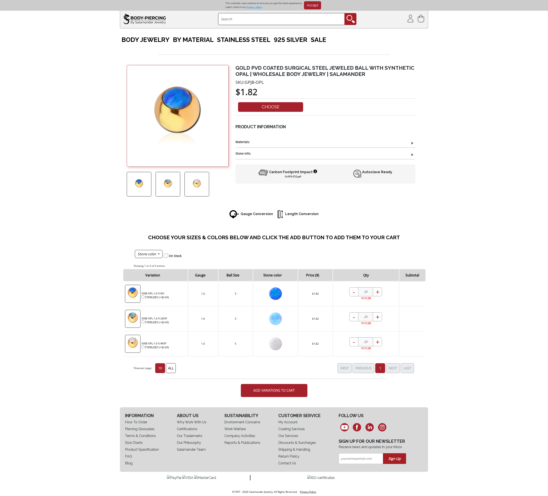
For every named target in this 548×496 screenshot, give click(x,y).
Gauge (200, 275)
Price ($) (312, 275)
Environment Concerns (242, 422)
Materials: (242, 142)
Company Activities (239, 436)
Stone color (147, 254)
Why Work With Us (191, 422)
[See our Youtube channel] (344, 427)
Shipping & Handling (294, 449)
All (171, 368)
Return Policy (288, 456)
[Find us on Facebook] (357, 427)
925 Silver (290, 40)
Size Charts (134, 443)
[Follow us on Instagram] (382, 427)
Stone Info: (243, 153)
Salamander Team (191, 449)
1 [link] (380, 368)
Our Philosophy (189, 443)
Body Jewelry (146, 40)
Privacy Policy (308, 492)
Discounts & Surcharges (297, 443)
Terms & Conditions (140, 436)
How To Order (136, 422)
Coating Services (291, 429)
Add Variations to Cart (274, 390)
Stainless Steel (243, 40)
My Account (288, 422)
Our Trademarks (189, 436)
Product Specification (142, 449)
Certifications (187, 429)
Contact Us (287, 463)
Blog (129, 463)
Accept (312, 5)
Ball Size (232, 275)
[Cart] (422, 18)
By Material (193, 40)
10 (160, 368)
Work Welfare (235, 429)
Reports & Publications (242, 443)
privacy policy (254, 7)
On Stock (175, 256)
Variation (152, 275)
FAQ (128, 456)
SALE (318, 40)
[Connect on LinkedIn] (369, 427)
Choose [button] (271, 106)
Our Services (288, 436)
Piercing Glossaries (140, 429)
